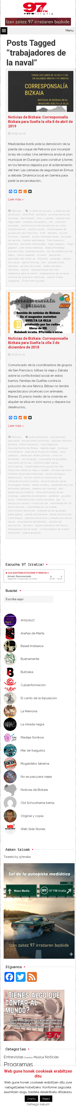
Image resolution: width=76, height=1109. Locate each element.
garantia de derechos (34, 495)
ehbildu (53, 232)
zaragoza (13, 280)
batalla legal (48, 448)
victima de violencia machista (26, 277)
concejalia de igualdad (53, 459)
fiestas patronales (34, 240)
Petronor (42, 258)
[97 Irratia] (38, 9)
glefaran (54, 495)
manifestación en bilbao (42, 507)
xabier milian (55, 277)
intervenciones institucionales (35, 499)
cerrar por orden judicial (35, 455)
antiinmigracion (29, 444)
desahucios (15, 477)
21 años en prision (40, 210)
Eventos (28, 1057)
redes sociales (52, 266)
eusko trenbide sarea (45, 236)
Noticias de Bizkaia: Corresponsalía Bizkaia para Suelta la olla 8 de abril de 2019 (40, 121)
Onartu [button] (31, 1098)
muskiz (42, 255)
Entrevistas (14, 1057)
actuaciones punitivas (35, 440)
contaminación (17, 229)
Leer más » (16, 199)
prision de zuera (30, 266)
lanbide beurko (35, 251)
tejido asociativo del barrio (51, 525)
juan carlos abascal (31, 247)
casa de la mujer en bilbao (41, 451)
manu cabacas (26, 255)
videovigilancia (31, 532)
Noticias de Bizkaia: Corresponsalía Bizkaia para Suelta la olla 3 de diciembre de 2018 (38, 342)
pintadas (55, 258)
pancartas (55, 255)
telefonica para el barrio (22, 273)
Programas (18, 1064)
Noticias (16, 210)
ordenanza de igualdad (51, 510)
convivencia (15, 466)
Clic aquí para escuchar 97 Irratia (27, 573)
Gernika (13, 244)
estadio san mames (44, 488)
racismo (28, 525)
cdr (51, 221)
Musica (38, 1057)
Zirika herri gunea (33, 280)
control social (36, 229)
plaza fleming (30, 262)
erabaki (25, 236)
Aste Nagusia (49, 444)
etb (61, 488)
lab (58, 499)
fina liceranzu (55, 240)
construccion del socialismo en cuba (43, 225)
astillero (41, 214)
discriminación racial (53, 481)
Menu (70, 30)
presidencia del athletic (32, 521)
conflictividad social (46, 462)
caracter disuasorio (34, 221)
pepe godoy (15, 514)
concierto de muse (19, 462)
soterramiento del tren (45, 269)
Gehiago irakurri (38, 1104)
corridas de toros (61, 470)
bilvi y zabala (45, 218)
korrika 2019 (16, 251)
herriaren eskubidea (33, 244)
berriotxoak (28, 218)
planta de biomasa (36, 514)
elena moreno (40, 484)
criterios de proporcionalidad (25, 473)
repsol (25, 269)
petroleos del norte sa (21, 258)
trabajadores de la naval (54, 273)
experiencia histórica (21, 492)
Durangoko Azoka (19, 484)
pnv (44, 262)
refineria (13, 269)
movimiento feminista (21, 510)
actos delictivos (38, 437)
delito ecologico (55, 473)
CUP (42, 232)
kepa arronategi (55, 247)
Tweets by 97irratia (17, 857)
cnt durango (29, 459)
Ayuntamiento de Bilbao (23, 448)
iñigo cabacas (56, 244)
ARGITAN (28, 214)
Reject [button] (46, 1098)
